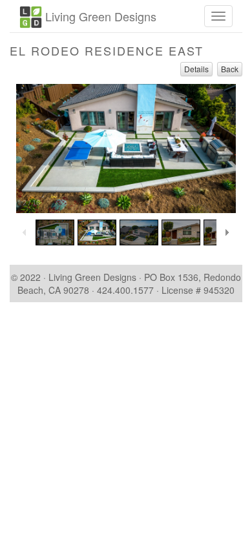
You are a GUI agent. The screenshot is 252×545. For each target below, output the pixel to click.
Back (229, 68)
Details (196, 68)
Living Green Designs (99, 16)
